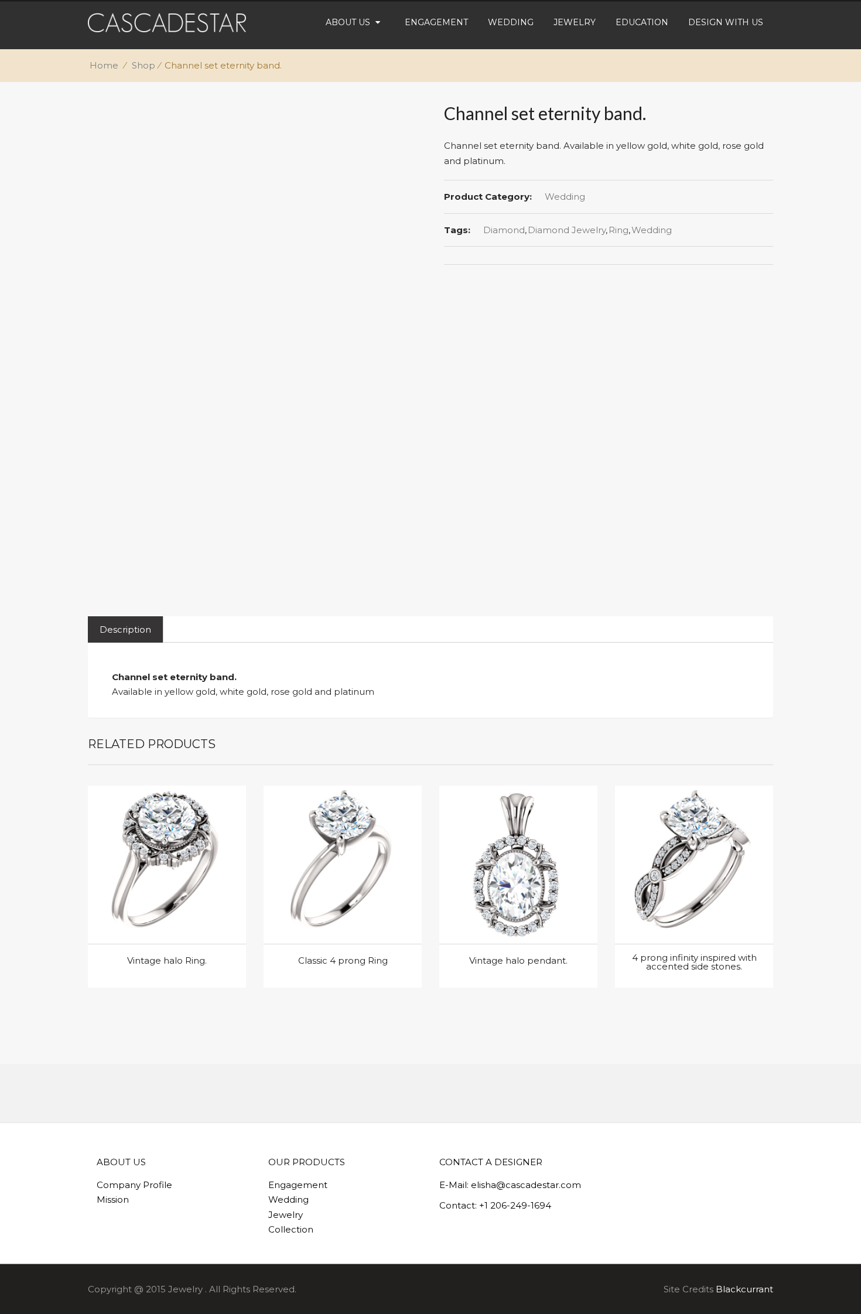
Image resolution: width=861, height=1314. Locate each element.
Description (125, 629)
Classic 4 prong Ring (343, 960)
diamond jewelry (567, 230)
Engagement (297, 1184)
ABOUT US (348, 22)
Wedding (565, 196)
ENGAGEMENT (436, 22)
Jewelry (285, 1214)
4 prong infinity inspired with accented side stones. (694, 962)
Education (642, 22)
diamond (504, 230)
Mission (113, 1199)
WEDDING (511, 22)
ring (618, 230)
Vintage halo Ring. (167, 960)
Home (104, 65)
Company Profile (134, 1184)
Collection (290, 1229)
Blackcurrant (744, 1289)
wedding (651, 230)
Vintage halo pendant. (518, 960)
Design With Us (725, 22)
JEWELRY (575, 22)
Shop (143, 65)
